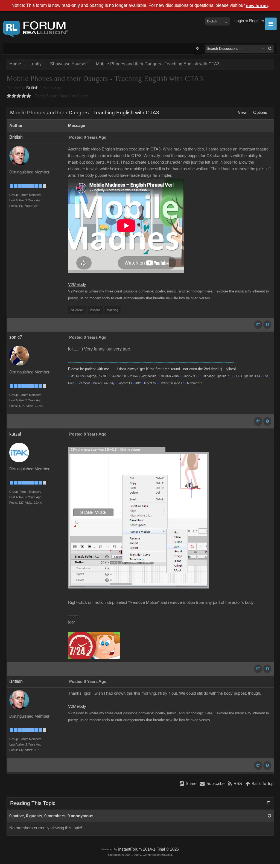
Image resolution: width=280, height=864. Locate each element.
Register (256, 21)
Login (239, 21)
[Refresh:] (269, 816)
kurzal (15, 434)
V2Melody (77, 284)
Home (15, 64)
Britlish (32, 88)
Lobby (36, 64)
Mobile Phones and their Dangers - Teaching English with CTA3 (158, 64)
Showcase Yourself (69, 64)
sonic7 (15, 337)
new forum (257, 5)
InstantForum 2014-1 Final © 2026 (148, 849)
